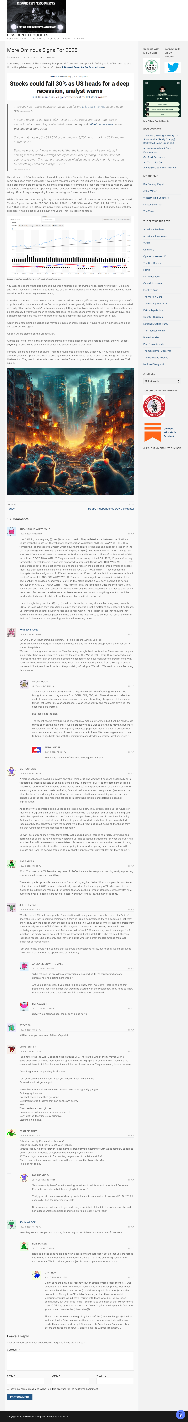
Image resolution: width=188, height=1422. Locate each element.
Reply (131, 534)
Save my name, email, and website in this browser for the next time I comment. (54, 1388)
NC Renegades (151, 276)
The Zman (148, 211)
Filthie (146, 269)
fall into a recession (101, 124)
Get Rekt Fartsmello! (154, 157)
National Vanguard (153, 364)
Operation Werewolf (154, 256)
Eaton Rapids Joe (153, 310)
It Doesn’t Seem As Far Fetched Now (83, 67)
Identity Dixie (150, 290)
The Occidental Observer (157, 350)
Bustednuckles (151, 337)
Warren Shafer (29, 629)
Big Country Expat (153, 184)
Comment (13, 1350)
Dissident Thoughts (27, 35)
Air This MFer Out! (153, 162)
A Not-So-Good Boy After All (159, 167)
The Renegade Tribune (155, 357)
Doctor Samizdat (152, 204)
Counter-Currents (153, 316)
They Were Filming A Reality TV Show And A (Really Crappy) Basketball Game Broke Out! (160, 139)
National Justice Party (155, 323)
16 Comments (48, 57)
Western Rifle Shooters (156, 197)
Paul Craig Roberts (153, 344)
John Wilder (28, 1222)
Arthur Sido (15, 57)
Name (11, 1376)
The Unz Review (152, 263)
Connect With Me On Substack (170, 432)
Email (56, 1376)
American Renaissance (155, 236)
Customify (63, 1416)
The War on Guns (152, 296)
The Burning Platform (155, 303)
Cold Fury (148, 249)
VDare (146, 242)
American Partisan (153, 229)
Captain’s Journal (152, 283)
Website (101, 1376)
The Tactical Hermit (154, 330)
